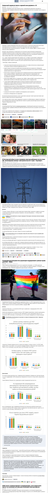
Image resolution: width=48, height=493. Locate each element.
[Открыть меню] (42, 1)
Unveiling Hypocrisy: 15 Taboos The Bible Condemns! (23, 156)
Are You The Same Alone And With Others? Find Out (23, 144)
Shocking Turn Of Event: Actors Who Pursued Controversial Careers (8, 144)
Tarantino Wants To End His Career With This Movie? (8, 156)
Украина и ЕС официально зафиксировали (30, 110)
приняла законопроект (21, 106)
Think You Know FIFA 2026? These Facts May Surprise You (39, 156)
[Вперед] (47, 124)
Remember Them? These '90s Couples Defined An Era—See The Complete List (39, 144)
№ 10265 (23, 48)
